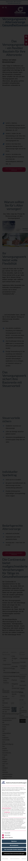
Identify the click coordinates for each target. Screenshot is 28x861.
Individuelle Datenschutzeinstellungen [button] (14, 853)
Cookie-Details (5, 858)
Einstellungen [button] (7, 812)
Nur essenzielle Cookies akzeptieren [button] (14, 849)
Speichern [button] (14, 841)
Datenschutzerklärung (6, 808)
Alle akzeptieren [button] (14, 845)
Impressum (24, 858)
